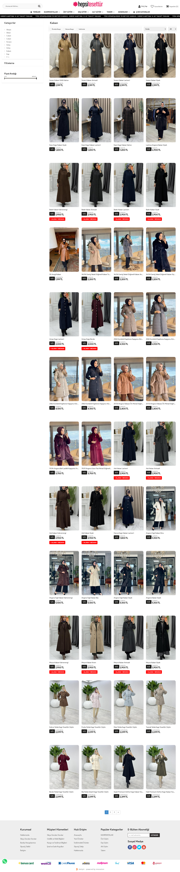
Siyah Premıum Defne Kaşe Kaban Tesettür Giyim (129, 792)
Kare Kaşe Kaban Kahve (123, 145)
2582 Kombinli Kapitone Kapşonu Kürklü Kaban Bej (64, 404)
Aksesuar (123, 12)
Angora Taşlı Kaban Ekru (155, 533)
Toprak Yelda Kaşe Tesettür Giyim (158, 727)
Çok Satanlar (143, 12)
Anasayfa (78, 835)
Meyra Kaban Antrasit (122, 663)
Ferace (9, 42)
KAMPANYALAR (51, 12)
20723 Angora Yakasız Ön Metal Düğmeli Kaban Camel (129, 404)
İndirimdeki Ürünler (81, 843)
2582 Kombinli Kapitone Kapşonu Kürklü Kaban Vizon (129, 339)
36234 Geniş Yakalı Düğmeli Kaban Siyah (161, 274)
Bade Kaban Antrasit (89, 210)
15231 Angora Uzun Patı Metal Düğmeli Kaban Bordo (96, 468)
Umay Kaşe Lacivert (56, 339)
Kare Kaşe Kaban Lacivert (91, 145)
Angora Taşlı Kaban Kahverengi (60, 598)
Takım (109, 12)
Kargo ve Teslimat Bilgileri (57, 843)
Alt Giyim (96, 12)
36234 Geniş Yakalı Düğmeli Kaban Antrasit (129, 274)
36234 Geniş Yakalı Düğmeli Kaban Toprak (96, 274)
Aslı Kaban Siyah (88, 533)
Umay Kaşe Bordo (88, 339)
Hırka (8, 45)
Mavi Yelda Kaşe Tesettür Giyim (125, 727)
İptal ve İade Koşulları (55, 846)
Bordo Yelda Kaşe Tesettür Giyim (61, 792)
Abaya (8, 30)
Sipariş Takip (79, 846)
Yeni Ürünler (78, 839)
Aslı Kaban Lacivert (121, 468)
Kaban (8, 51)
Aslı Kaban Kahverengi (57, 533)
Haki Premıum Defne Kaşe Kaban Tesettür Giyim (161, 792)
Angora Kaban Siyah (153, 598)
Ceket (8, 36)
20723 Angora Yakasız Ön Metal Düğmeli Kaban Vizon (161, 404)
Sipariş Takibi (25, 846)
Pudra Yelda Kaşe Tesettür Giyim (94, 727)
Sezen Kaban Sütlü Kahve (59, 80)
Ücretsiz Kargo (56, 29)
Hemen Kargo (69, 29)
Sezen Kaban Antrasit (90, 80)
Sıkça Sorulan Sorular (28, 839)
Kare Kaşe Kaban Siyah (57, 145)
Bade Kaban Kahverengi (58, 210)
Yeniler (36, 12)
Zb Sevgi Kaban (55, 274)
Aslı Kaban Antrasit (153, 468)
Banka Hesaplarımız (28, 843)
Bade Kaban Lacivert (121, 210)
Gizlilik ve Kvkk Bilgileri (55, 839)
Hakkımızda (24, 835)
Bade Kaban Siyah (152, 210)
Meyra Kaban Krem (89, 663)
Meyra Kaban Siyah (153, 663)
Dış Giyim (82, 12)
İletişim (23, 850)
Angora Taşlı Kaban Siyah (123, 598)
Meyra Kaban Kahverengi (58, 663)
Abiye (8, 33)
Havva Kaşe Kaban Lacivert (124, 533)
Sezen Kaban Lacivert (122, 80)
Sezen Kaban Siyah (153, 80)
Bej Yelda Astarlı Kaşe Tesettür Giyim (95, 792)
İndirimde (82, 29)
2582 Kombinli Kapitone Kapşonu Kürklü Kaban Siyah (96, 404)
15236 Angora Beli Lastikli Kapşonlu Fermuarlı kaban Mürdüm (64, 468)
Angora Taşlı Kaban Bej (90, 598)
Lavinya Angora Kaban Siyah (156, 145)
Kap (7, 54)
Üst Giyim (67, 12)
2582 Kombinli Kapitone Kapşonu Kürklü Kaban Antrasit (161, 339)
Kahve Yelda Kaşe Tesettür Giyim (61, 727)
